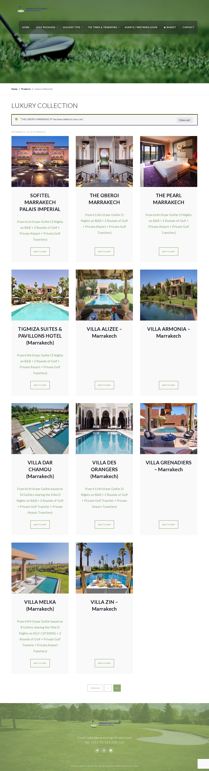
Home (25, 27)
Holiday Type (71, 27)
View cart (184, 120)
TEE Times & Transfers (102, 27)
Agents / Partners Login (141, 27)
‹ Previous (95, 688)
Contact (188, 27)
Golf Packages (45, 27)
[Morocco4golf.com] (31, 10)
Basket (171, 27)
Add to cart (40, 251)
